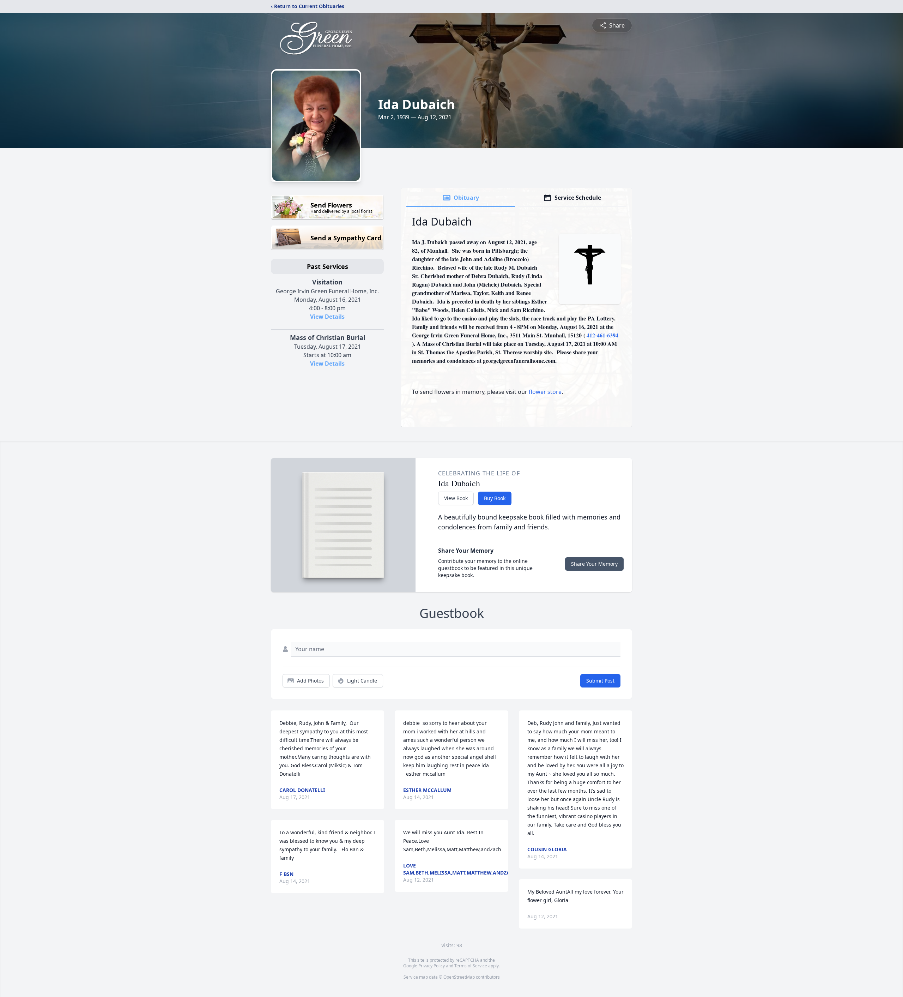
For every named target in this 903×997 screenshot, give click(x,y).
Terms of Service (470, 966)
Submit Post (600, 680)
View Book (456, 498)
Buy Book (494, 498)
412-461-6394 (602, 335)
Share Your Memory (594, 563)
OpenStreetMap (459, 977)
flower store (545, 392)
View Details (327, 316)
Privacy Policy (431, 966)
